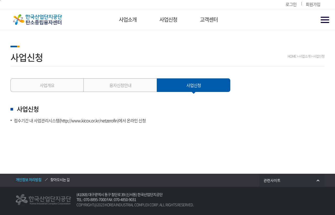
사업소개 (128, 19)
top (318, 198)
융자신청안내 (120, 85)
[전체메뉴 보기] (325, 20)
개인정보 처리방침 (28, 179)
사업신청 (168, 19)
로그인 (291, 4)
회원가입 (313, 4)
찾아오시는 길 (60, 179)
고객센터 (209, 19)
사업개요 (47, 85)
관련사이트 (272, 180)
